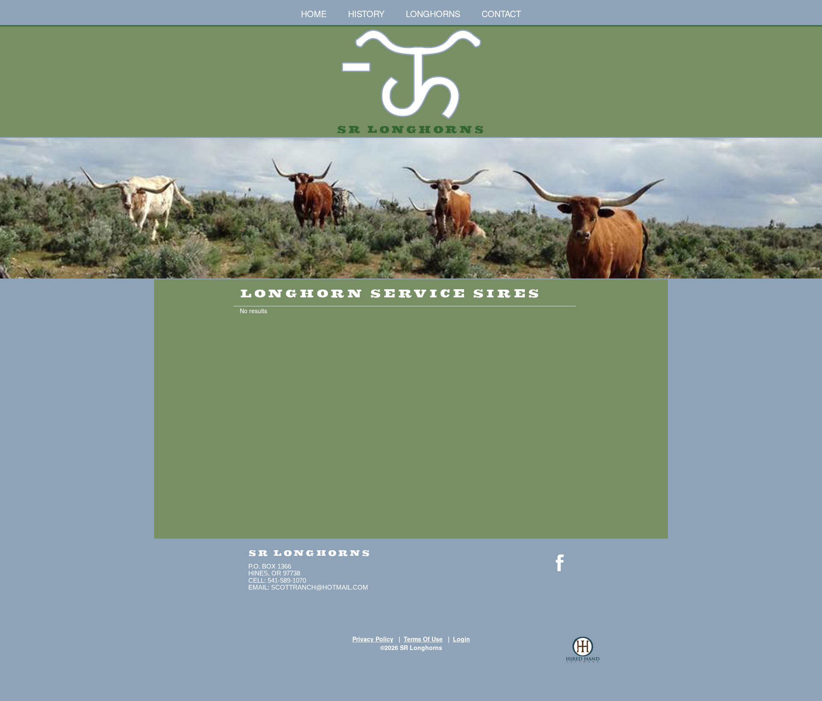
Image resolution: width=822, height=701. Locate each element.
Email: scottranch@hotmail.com (308, 587)
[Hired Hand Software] (582, 649)
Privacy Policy (372, 639)
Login (461, 639)
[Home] (411, 78)
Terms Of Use (423, 639)
